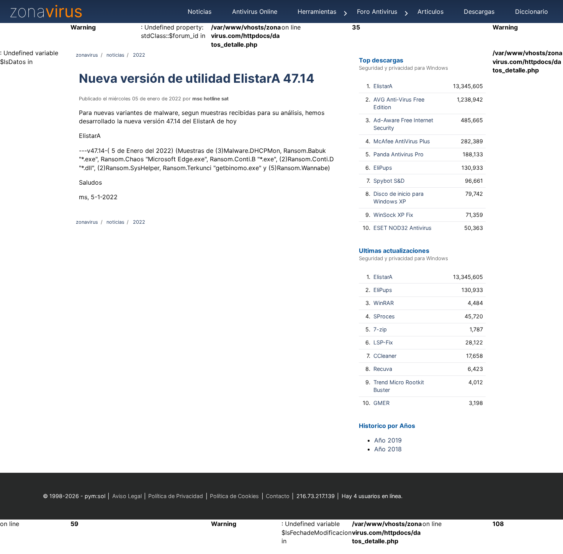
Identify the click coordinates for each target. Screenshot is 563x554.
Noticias (199, 11)
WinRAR (383, 303)
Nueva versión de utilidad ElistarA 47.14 (196, 78)
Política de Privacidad (175, 496)
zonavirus (87, 55)
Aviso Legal (127, 496)
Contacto (278, 496)
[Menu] (345, 13)
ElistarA (383, 86)
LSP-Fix (383, 342)
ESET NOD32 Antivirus (402, 228)
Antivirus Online (254, 11)
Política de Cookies (234, 496)
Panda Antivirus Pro (398, 154)
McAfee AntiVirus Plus (401, 141)
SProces (384, 316)
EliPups (382, 167)
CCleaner (384, 355)
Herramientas (317, 11)
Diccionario (531, 11)
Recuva (382, 369)
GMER (381, 403)
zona (46, 11)
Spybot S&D (388, 180)
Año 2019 (388, 440)
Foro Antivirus (377, 11)
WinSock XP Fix (393, 214)
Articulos (430, 11)
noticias (115, 55)
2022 (139, 55)
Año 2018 (388, 449)
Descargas (479, 11)
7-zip (380, 329)
